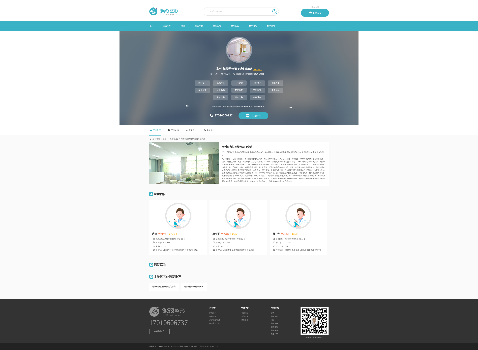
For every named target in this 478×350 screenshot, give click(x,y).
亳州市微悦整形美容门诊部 (164, 286)
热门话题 (244, 316)
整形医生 (235, 26)
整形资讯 (167, 26)
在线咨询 (159, 331)
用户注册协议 (214, 320)
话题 (183, 26)
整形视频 (271, 26)
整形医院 (217, 26)
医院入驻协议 (214, 323)
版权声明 (212, 316)
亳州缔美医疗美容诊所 (194, 286)
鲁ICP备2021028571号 (209, 346)
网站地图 (315, 7)
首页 (151, 26)
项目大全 (244, 313)
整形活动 (253, 26)
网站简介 (212, 313)
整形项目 (199, 26)
